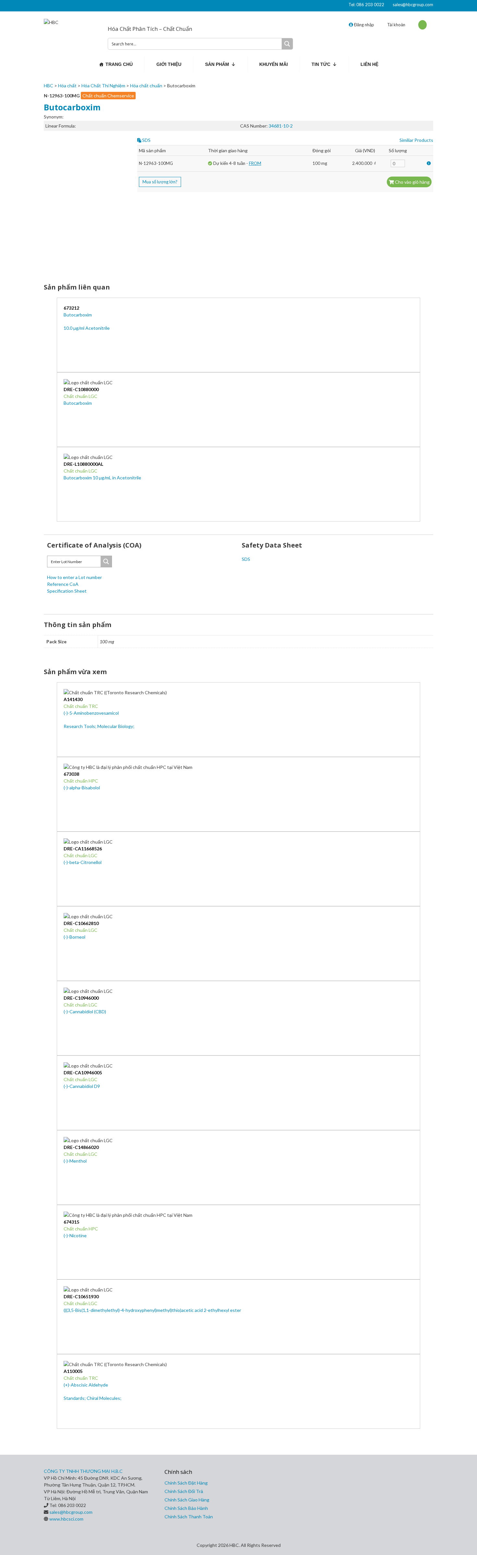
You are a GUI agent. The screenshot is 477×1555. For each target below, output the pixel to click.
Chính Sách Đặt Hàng (186, 1483)
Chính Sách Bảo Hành (186, 1508)
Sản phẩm (217, 64)
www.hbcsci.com (66, 1519)
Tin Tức (321, 64)
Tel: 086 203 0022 (366, 4)
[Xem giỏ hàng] (422, 24)
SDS (146, 140)
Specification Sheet (67, 591)
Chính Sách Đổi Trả (184, 1491)
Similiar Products (416, 140)
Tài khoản (396, 24)
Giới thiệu (168, 64)
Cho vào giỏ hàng (412, 182)
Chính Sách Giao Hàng (187, 1499)
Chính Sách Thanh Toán (189, 1516)
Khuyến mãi (273, 64)
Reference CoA (63, 584)
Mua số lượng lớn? (159, 181)
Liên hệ (369, 64)
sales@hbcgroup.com (413, 4)
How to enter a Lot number (74, 577)
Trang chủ (119, 64)
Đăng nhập (363, 24)
